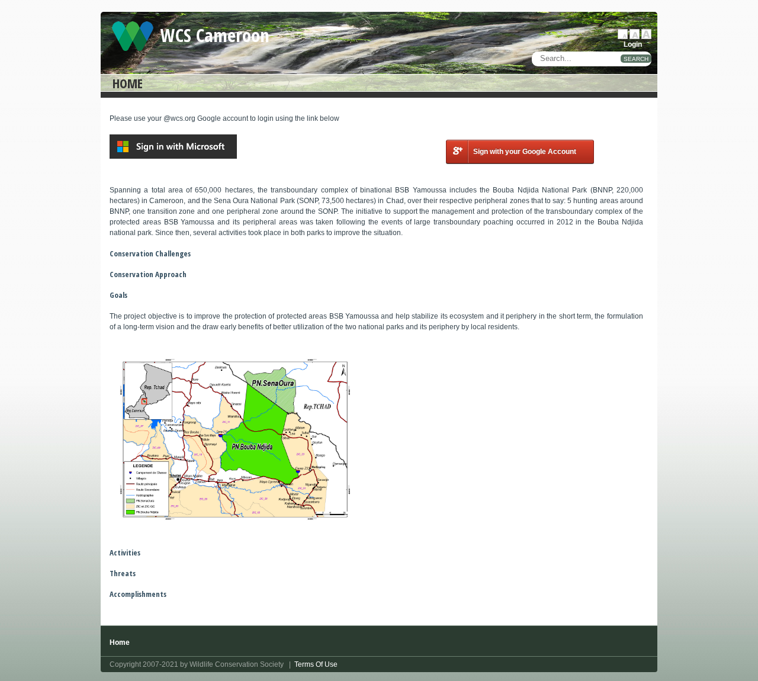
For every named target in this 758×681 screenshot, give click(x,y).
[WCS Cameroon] (132, 35)
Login (633, 44)
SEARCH (636, 59)
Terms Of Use (316, 664)
